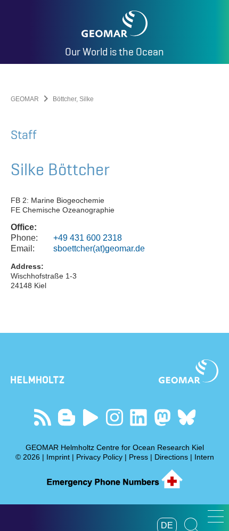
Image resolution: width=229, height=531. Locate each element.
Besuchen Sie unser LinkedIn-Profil (138, 417)
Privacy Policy (99, 457)
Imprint (58, 457)
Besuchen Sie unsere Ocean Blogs (67, 417)
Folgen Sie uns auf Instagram (114, 417)
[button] (216, 516)
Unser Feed (43, 417)
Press (138, 457)
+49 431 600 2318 (87, 237)
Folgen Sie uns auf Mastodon (162, 417)
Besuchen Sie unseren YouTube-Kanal (90, 417)
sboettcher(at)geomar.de (99, 248)
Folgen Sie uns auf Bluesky (186, 417)
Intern (204, 457)
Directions (171, 457)
